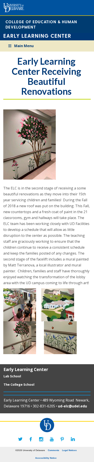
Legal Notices (69, 450)
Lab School (12, 376)
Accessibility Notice (46, 458)
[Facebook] (31, 439)
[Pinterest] (62, 439)
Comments (53, 450)
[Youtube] (52, 439)
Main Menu (24, 45)
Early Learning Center (25, 369)
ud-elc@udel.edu (73, 406)
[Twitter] (20, 439)
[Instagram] (41, 439)
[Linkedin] (73, 439)
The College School (18, 384)
